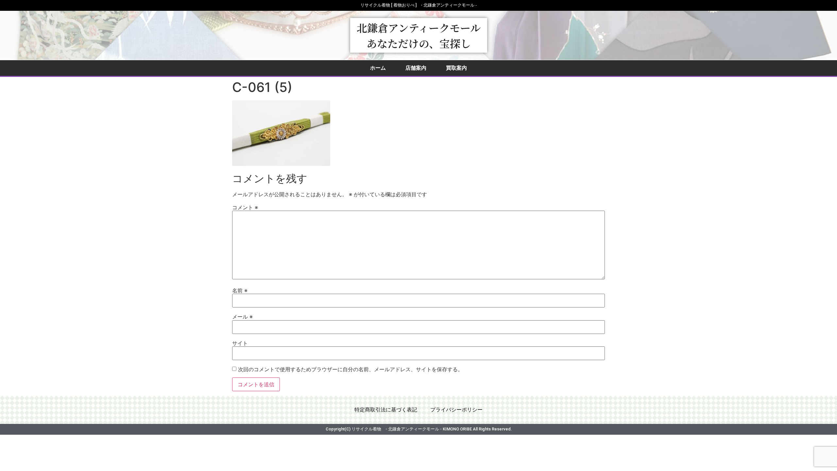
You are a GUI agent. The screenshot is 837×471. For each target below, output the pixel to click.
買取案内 (456, 68)
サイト (240, 343)
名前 (240, 290)
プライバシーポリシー (456, 410)
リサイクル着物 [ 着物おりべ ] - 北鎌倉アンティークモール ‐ (418, 5)
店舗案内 (415, 68)
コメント (245, 207)
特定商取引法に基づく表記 (385, 410)
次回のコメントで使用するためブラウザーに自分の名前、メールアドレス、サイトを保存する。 (350, 369)
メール (242, 316)
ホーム (378, 68)
